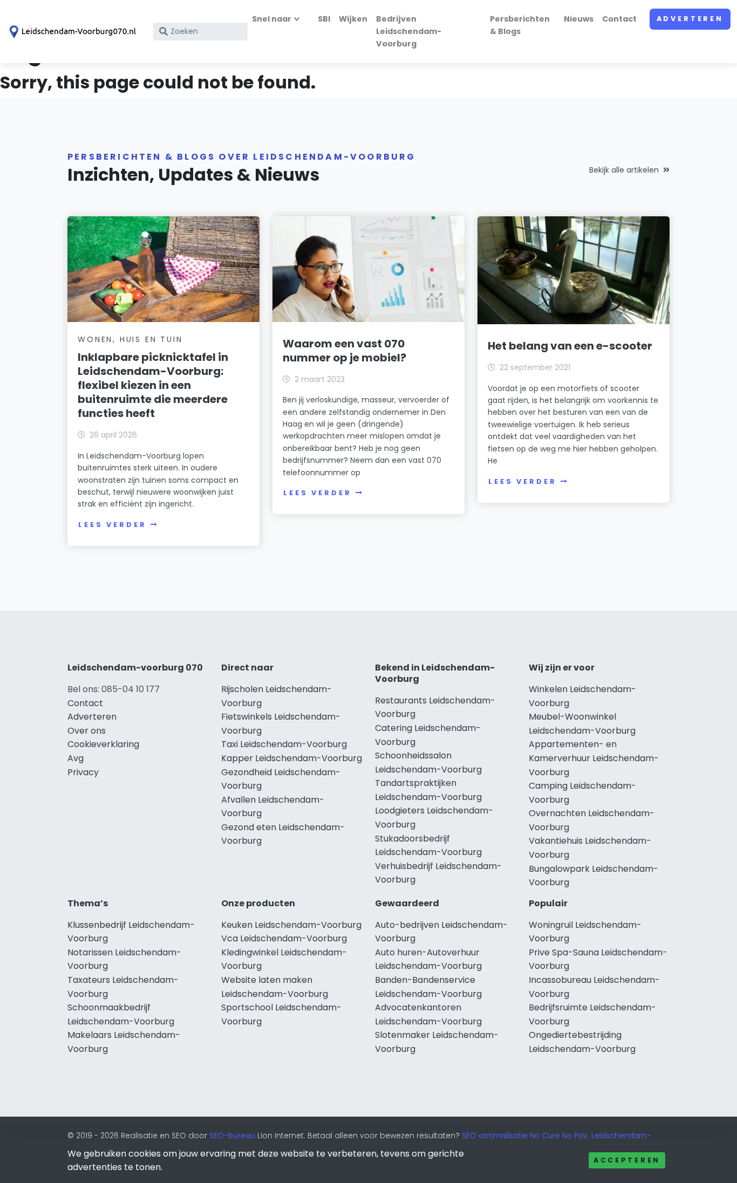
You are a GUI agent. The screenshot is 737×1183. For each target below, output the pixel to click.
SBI (324, 18)
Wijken (353, 18)
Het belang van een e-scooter (570, 345)
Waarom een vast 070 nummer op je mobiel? (344, 350)
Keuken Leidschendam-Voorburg (291, 925)
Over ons (86, 730)
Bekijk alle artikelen (624, 170)
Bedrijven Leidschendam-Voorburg (408, 31)
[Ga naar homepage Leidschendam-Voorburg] (71, 32)
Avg (75, 758)
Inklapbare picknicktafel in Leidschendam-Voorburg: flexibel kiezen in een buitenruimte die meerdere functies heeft (153, 385)
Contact (619, 18)
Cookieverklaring (103, 744)
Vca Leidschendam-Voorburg (284, 938)
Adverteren (690, 18)
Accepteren (626, 1160)
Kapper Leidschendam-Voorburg (291, 758)
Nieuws (578, 18)
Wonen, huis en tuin (130, 339)
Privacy (83, 772)
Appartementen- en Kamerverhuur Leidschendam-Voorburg (594, 758)
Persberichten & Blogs (520, 25)
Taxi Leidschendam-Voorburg (284, 744)
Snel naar (271, 18)
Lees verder (112, 524)
